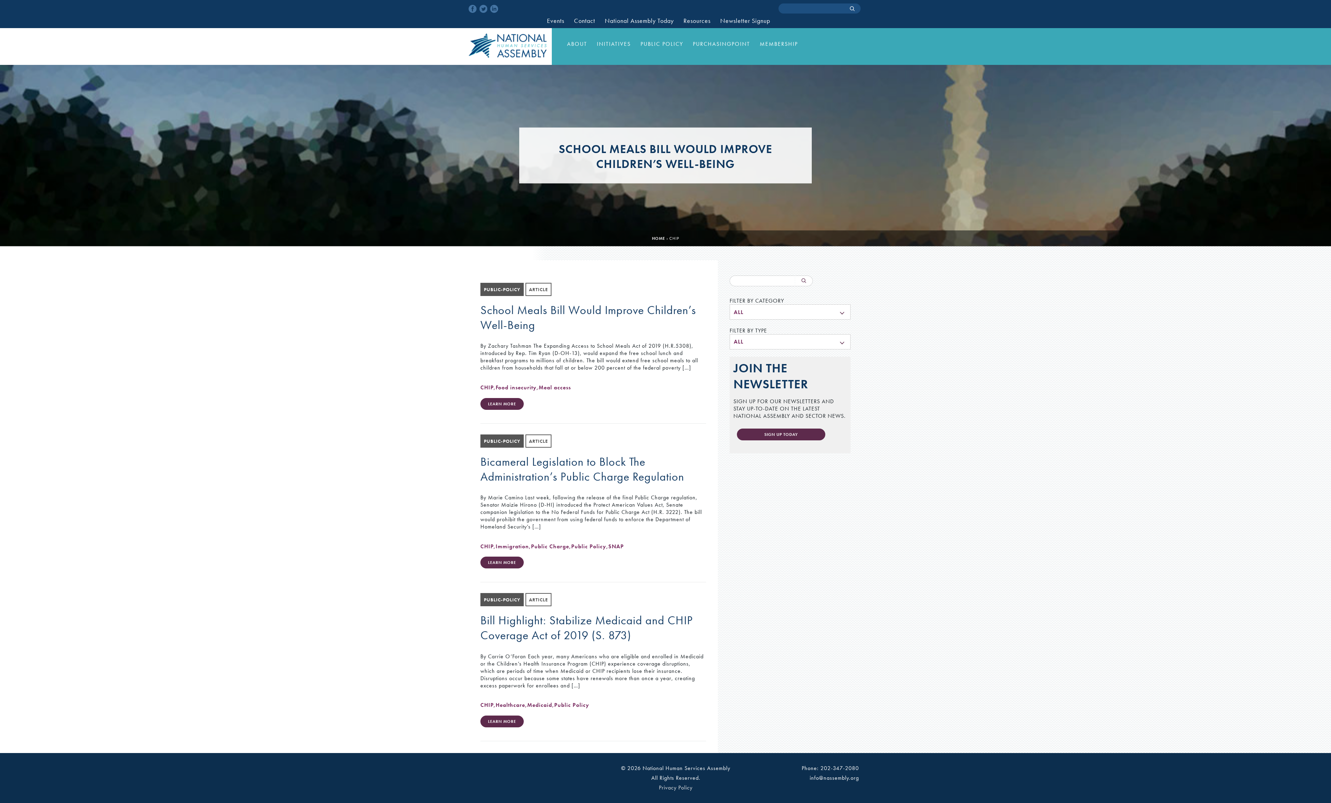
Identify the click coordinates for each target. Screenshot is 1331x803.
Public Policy (662, 44)
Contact (584, 21)
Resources (697, 21)
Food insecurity (516, 387)
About (577, 44)
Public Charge (550, 546)
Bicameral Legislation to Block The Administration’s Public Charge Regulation (582, 469)
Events (555, 21)
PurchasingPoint (721, 44)
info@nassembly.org (834, 777)
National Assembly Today (639, 21)
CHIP (487, 387)
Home (658, 238)
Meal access (555, 387)
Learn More (502, 404)
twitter (483, 9)
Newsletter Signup (745, 21)
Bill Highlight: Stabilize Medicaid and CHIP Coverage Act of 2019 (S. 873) (586, 628)
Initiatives (614, 44)
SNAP (616, 546)
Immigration (512, 546)
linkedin (494, 9)
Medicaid (539, 705)
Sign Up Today (781, 434)
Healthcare (510, 705)
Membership (779, 44)
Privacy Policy (676, 787)
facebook (473, 9)
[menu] (790, 312)
